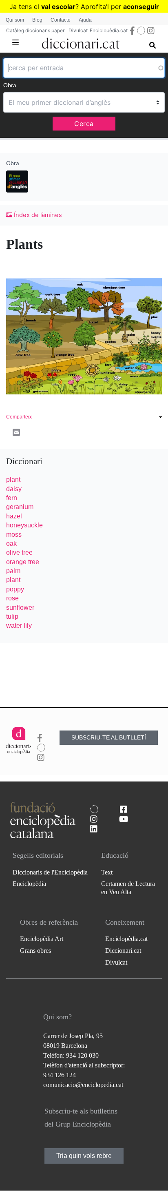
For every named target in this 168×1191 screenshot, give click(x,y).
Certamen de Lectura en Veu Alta (128, 887)
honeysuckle (24, 525)
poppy (15, 589)
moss (14, 534)
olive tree (19, 552)
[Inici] (81, 41)
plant (13, 479)
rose (12, 598)
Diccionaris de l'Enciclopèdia (50, 872)
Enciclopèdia (29, 883)
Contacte (61, 20)
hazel (14, 516)
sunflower (20, 607)
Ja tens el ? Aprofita (57, 6)
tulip (12, 616)
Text (107, 872)
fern (11, 497)
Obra (9, 85)
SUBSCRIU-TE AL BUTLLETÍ (108, 737)
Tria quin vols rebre (84, 1155)
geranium (19, 506)
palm (13, 570)
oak (11, 543)
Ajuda (85, 20)
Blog (37, 20)
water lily (19, 625)
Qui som (15, 20)
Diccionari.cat (123, 950)
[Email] (16, 432)
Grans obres (35, 950)
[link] (84, 417)
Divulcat (78, 30)
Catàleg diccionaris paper (35, 30)
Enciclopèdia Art (41, 938)
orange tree (22, 561)
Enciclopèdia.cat (109, 30)
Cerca (84, 124)
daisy (14, 488)
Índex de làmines (37, 215)
